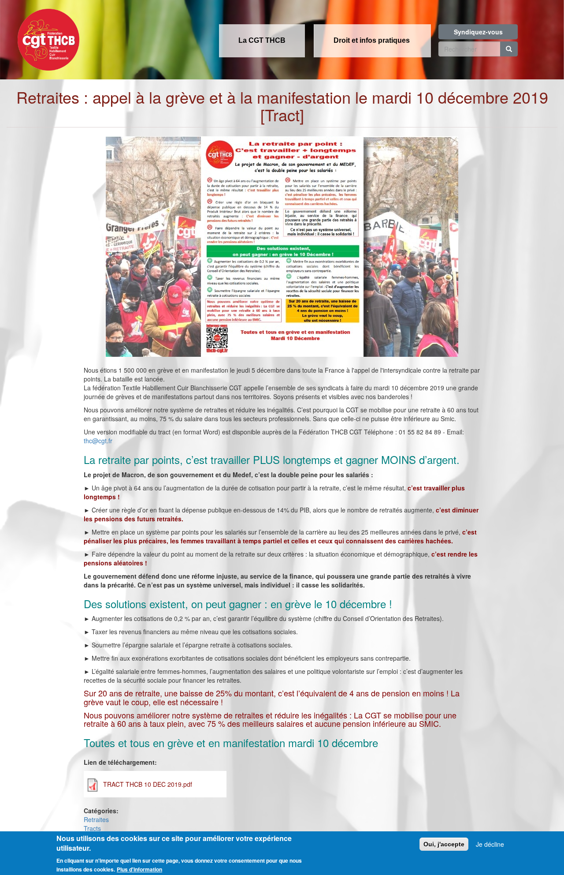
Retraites (96, 819)
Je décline (490, 844)
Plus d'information (139, 869)
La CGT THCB (262, 40)
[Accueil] (46, 37)
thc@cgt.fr (98, 440)
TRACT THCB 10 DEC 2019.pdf (147, 784)
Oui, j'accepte (443, 844)
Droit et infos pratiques (372, 40)
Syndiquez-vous (478, 31)
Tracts (92, 828)
